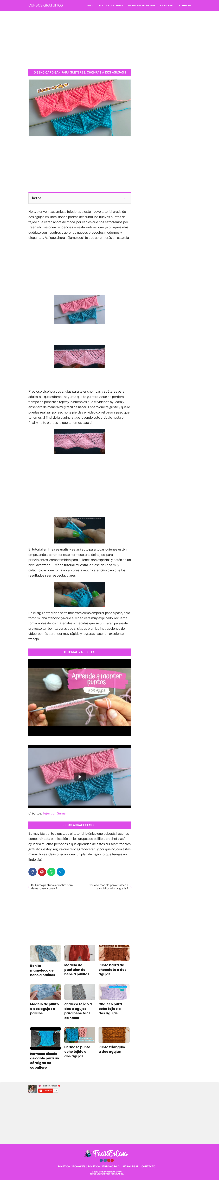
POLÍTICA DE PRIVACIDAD (104, 1166)
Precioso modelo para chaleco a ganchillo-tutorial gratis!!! (108, 887)
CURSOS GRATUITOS (45, 5)
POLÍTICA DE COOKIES (71, 1166)
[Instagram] (105, 1160)
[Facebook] (32, 872)
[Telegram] (61, 872)
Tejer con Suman (55, 813)
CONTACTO (148, 1166)
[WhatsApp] (51, 872)
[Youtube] (108, 1160)
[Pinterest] (42, 872)
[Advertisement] (109, 40)
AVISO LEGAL (130, 1166)
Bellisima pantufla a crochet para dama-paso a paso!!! (52, 887)
